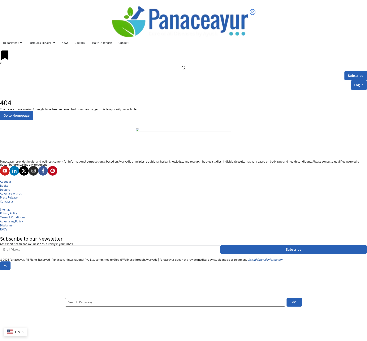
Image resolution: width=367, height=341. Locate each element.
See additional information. (265, 259)
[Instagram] (33, 171)
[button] (5, 265)
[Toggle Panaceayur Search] (183, 68)
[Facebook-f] (43, 171)
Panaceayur (17, 259)
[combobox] (175, 302)
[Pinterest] (52, 171)
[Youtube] (5, 171)
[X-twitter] (24, 171)
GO (294, 302)
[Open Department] (21, 42)
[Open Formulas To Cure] (53, 42)
